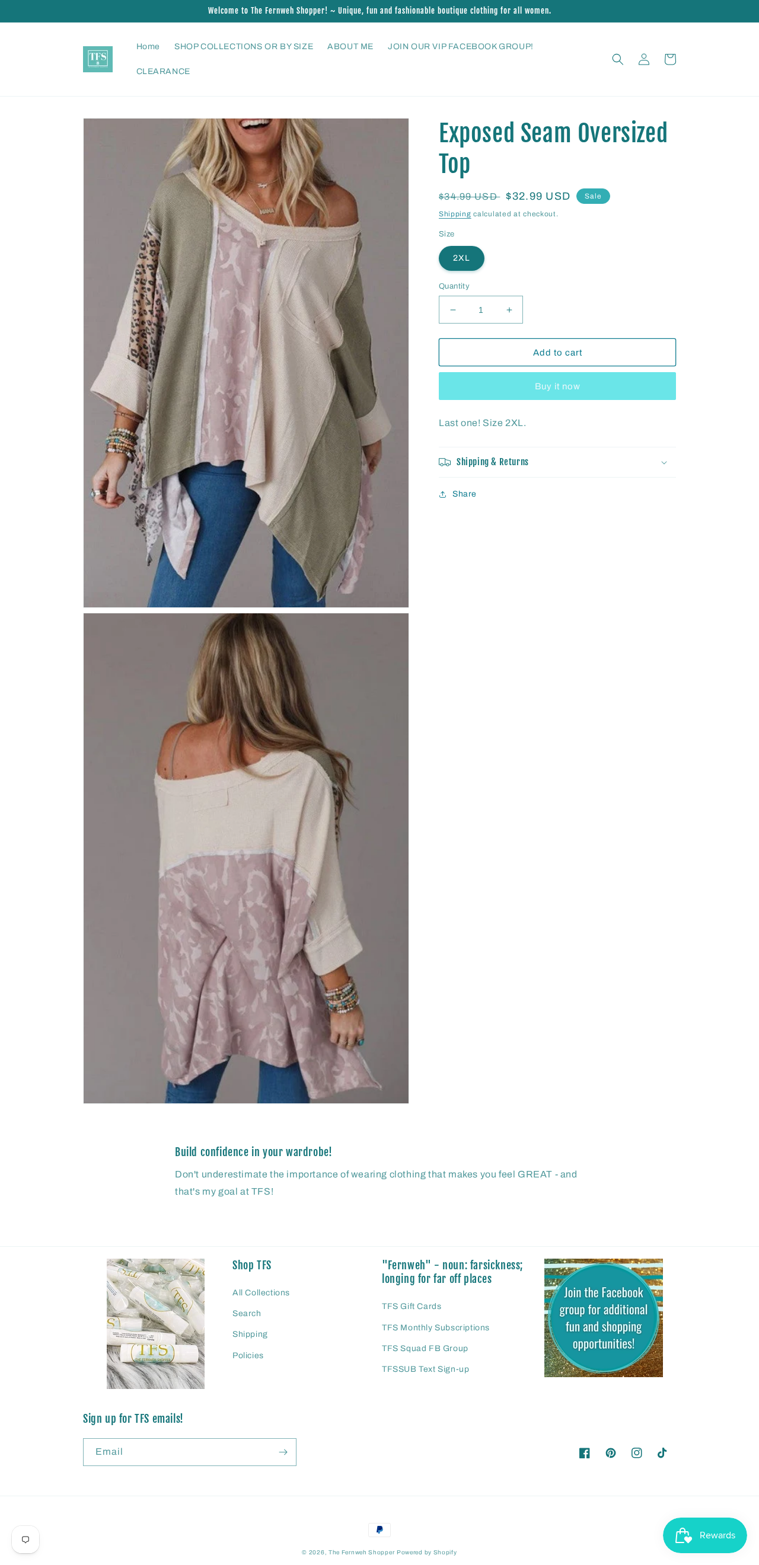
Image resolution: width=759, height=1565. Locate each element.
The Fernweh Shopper (361, 1552)
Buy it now (558, 387)
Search (246, 1313)
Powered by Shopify (427, 1552)
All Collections (261, 1292)
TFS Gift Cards (411, 1306)
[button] (618, 59)
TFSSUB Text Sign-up (425, 1369)
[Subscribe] (283, 1452)
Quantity (454, 286)
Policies (248, 1355)
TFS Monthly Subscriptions (436, 1327)
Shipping (455, 214)
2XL (461, 258)
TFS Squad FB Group (425, 1348)
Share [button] (464, 493)
